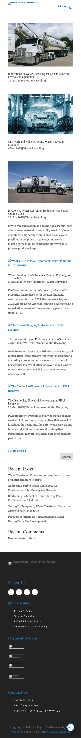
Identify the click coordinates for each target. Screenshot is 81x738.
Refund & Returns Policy (27, 621)
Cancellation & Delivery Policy (30, 626)
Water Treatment (34, 281)
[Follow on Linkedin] (27, 592)
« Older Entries (17, 450)
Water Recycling (35, 80)
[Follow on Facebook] (19, 592)
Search (66, 457)
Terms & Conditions (25, 615)
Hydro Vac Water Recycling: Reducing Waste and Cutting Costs (38, 211)
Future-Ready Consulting (55, 732)
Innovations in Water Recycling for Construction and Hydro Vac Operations (39, 75)
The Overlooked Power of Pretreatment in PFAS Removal (37, 401)
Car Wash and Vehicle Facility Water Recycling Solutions (36, 142)
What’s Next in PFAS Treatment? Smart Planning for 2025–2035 (39, 276)
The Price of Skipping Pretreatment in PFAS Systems (39, 339)
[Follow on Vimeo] (11, 592)
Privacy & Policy (23, 610)
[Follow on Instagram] (35, 592)
